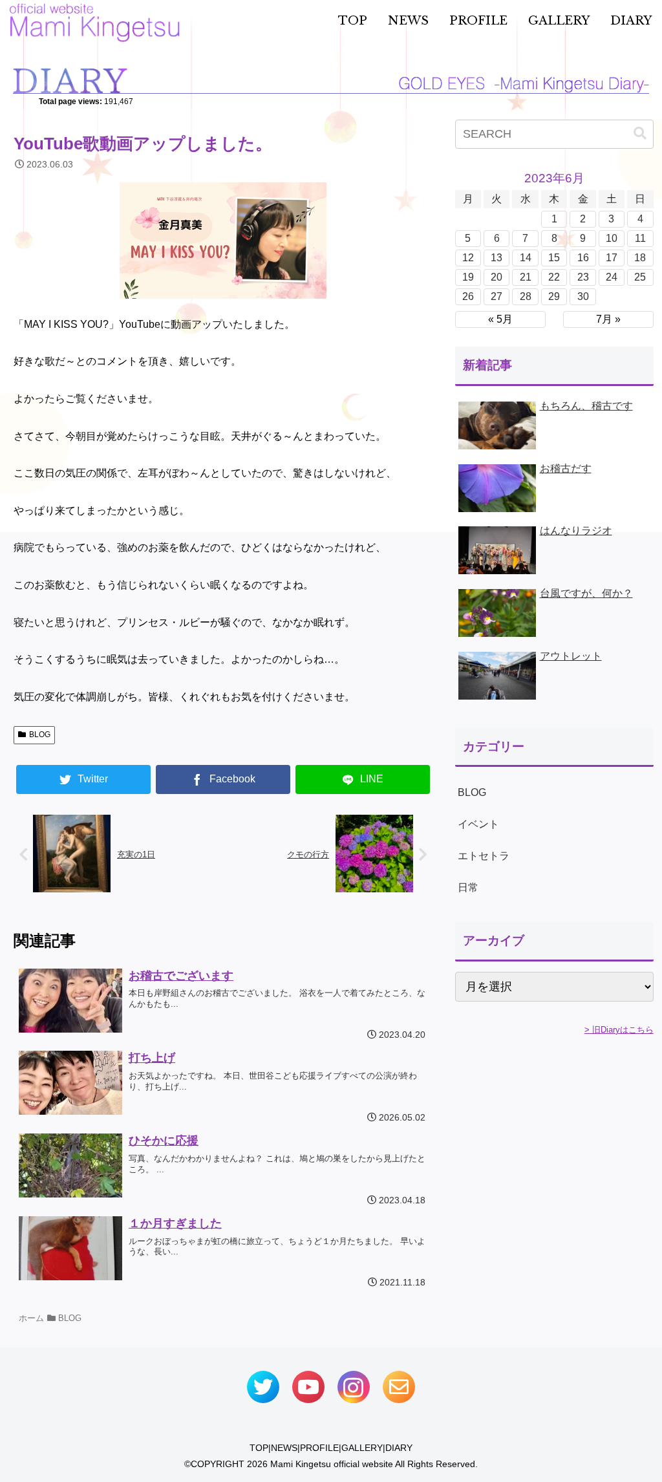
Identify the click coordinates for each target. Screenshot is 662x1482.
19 (468, 277)
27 (496, 296)
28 (525, 296)
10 (611, 238)
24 (611, 277)
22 (554, 277)
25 (640, 277)
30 (583, 296)
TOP (259, 1448)
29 (554, 296)
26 (468, 296)
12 (468, 257)
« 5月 (500, 319)
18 (640, 257)
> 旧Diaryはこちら (619, 1030)
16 (583, 257)
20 (496, 277)
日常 (468, 887)
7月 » (608, 319)
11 (640, 238)
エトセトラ (483, 855)
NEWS (284, 1448)
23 (583, 277)
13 (496, 257)
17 (611, 257)
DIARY (398, 1448)
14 (525, 257)
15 (554, 257)
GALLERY (362, 1448)
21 (525, 277)
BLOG (39, 734)
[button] (640, 133)
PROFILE (319, 1448)
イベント (478, 824)
